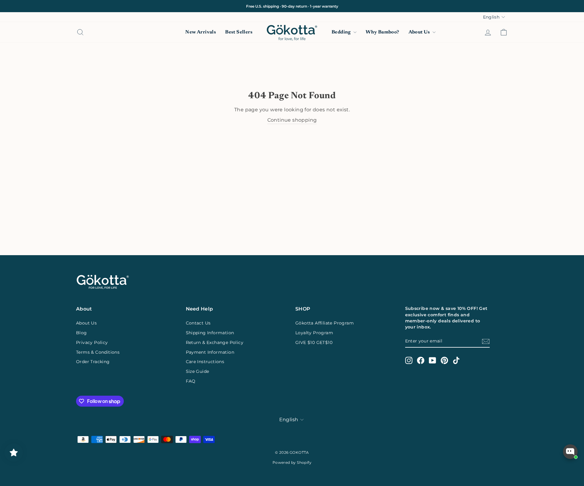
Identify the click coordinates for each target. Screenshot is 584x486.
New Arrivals (200, 32)
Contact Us (198, 323)
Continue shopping (292, 120)
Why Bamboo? (382, 32)
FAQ (191, 381)
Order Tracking (93, 361)
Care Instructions (205, 361)
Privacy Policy (92, 342)
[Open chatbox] (570, 451)
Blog (81, 332)
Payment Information (210, 352)
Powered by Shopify (292, 462)
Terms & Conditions (98, 352)
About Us (419, 32)
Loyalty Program (314, 332)
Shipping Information (210, 332)
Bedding (342, 32)
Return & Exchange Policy (215, 342)
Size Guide (197, 371)
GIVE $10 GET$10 (313, 342)
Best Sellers (238, 32)
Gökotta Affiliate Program (324, 323)
